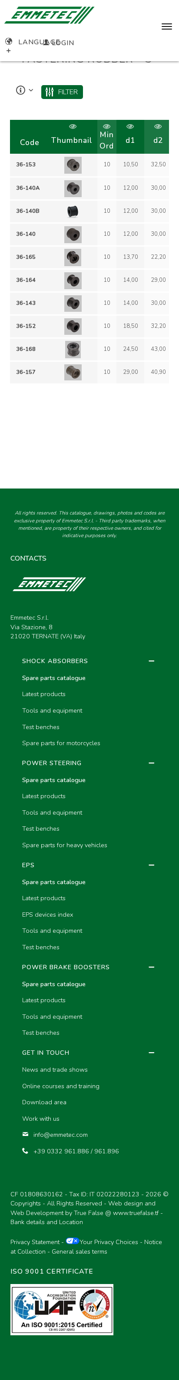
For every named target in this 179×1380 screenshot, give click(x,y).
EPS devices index (47, 914)
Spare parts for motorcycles (61, 743)
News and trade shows (55, 1069)
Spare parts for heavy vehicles (64, 845)
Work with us (41, 1118)
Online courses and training (60, 1086)
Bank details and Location (46, 1222)
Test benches (41, 727)
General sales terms (79, 1251)
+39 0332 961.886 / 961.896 (76, 1151)
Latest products (44, 694)
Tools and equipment (52, 710)
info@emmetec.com (60, 1134)
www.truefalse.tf (136, 1212)
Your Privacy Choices (109, 1242)
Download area (44, 1102)
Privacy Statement (35, 1242)
